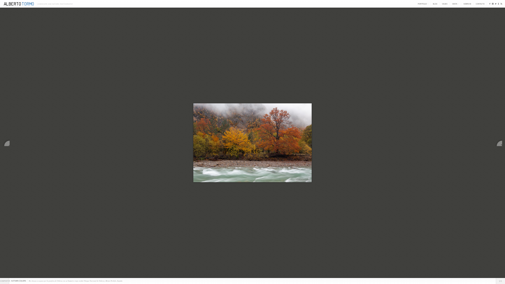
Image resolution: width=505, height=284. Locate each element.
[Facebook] (489, 4)
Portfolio (422, 4)
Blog (435, 4)
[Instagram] (492, 4)
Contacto (480, 4)
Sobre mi (467, 4)
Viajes (444, 4)
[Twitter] (495, 4)
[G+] (498, 4)
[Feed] (501, 4)
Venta (454, 4)
